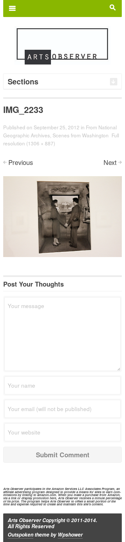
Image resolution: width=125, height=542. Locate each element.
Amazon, (114, 495)
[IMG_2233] (62, 216)
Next (110, 162)
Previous (20, 162)
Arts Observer (24, 520)
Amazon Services (64, 488)
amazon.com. (47, 495)
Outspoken (20, 534)
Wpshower (70, 534)
